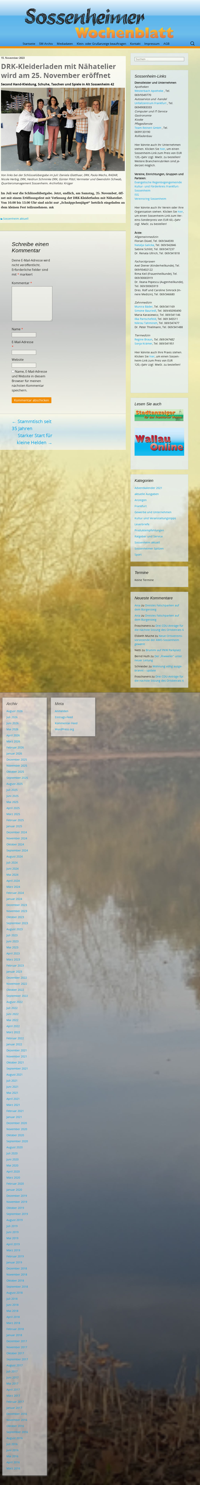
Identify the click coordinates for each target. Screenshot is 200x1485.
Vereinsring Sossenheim (150, 199)
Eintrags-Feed (64, 717)
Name (17, 329)
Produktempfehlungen (149, 530)
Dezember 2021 (16, 1050)
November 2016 (16, 1420)
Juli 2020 (12, 1153)
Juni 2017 (12, 1377)
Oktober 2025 (15, 771)
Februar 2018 (15, 1329)
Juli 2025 (12, 790)
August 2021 (14, 1074)
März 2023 (13, 959)
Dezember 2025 (16, 759)
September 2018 (17, 1286)
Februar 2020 (15, 1183)
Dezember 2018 (16, 1268)
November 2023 (16, 911)
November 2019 (16, 1202)
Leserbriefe (142, 524)
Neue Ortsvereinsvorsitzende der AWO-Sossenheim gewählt (159, 640)
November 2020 (16, 1129)
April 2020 (13, 1171)
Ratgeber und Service (149, 536)
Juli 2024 (12, 862)
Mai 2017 (12, 1383)
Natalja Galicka (144, 245)
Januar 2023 (14, 971)
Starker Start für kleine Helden (34, 439)
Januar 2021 (14, 1117)
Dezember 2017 (16, 1341)
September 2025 (17, 778)
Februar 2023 (15, 965)
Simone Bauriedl (145, 310)
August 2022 (14, 1002)
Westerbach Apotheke (149, 91)
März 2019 (13, 1250)
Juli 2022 (12, 1008)
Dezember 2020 (16, 1123)
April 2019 (13, 1244)
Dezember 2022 (16, 977)
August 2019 (14, 1220)
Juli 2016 (12, 1444)
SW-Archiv (46, 44)
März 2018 (13, 1323)
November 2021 (16, 1056)
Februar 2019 (15, 1256)
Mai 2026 (12, 729)
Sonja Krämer (143, 343)
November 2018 (16, 1274)
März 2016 (13, 1468)
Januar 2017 (14, 1408)
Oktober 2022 (15, 990)
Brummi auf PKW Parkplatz (163, 650)
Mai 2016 (12, 1456)
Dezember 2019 (16, 1196)
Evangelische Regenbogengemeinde (158, 182)
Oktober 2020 (15, 1135)
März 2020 (13, 1177)
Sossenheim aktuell (16, 218)
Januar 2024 (14, 899)
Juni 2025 (12, 796)
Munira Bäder (144, 306)
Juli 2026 (12, 717)
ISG (137, 194)
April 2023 (13, 953)
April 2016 (13, 1462)
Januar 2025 (14, 826)
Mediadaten (65, 44)
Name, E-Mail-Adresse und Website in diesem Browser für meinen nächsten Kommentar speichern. (29, 380)
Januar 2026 (14, 753)
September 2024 (17, 850)
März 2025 (13, 814)
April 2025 (13, 808)
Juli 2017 (12, 1371)
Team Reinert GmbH (148, 128)
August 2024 (14, 856)
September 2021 (17, 1068)
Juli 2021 (12, 1080)
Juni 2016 (12, 1450)
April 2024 (13, 881)
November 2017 (16, 1347)
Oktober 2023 (15, 917)
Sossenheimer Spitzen (149, 548)
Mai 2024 (12, 874)
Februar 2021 (15, 1111)
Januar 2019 (14, 1262)
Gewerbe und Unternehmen (153, 512)
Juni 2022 (12, 1014)
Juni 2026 (12, 723)
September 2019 (17, 1214)
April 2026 (13, 735)
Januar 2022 (14, 1044)
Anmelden (61, 711)
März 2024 (13, 887)
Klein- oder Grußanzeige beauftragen (101, 44)
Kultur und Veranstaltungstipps (155, 518)
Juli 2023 (12, 935)
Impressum (152, 44)
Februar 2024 (15, 893)
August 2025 (14, 784)
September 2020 (17, 1141)
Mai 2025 (12, 802)
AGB (166, 44)
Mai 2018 (12, 1311)
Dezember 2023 (16, 905)
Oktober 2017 (15, 1353)
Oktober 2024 (15, 844)
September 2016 (17, 1432)
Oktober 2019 (15, 1208)
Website (18, 359)
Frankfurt (141, 506)
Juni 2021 (12, 1086)
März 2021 (13, 1105)
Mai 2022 (12, 1020)
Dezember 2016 (16, 1414)
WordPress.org (64, 729)
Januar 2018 (14, 1335)
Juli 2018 (12, 1299)
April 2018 (13, 1317)
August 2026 (14, 711)
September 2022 (17, 996)
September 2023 (17, 923)
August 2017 (14, 1365)
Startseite (29, 44)
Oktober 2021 (15, 1062)
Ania (137, 605)
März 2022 (13, 1032)
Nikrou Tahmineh (146, 323)
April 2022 (13, 1026)
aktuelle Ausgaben (147, 494)
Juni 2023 (12, 941)
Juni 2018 (12, 1305)
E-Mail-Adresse (22, 344)
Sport (138, 554)
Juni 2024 (12, 868)
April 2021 (13, 1099)
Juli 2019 (12, 1226)
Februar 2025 (15, 820)
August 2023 (14, 929)
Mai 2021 (12, 1093)
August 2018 (14, 1292)
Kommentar (22, 283)
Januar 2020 (14, 1189)
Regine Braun (143, 339)
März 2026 (13, 741)
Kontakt (135, 44)
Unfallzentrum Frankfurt (150, 103)
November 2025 (16, 765)
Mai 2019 (12, 1238)
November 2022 (16, 984)
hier (162, 149)
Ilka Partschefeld (145, 319)
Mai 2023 (12, 947)
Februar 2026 (15, 747)
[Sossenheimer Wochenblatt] (100, 21)
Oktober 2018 (15, 1280)
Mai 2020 (12, 1165)
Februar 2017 (15, 1402)
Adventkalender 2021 (148, 488)
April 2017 (13, 1389)
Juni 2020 (12, 1159)
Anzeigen (141, 500)
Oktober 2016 (15, 1426)
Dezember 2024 (16, 832)
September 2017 (17, 1359)
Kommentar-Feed (66, 723)
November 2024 (16, 838)
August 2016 (14, 1438)
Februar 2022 (15, 1038)
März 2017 (13, 1395)
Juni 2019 (12, 1232)
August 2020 (14, 1147)
